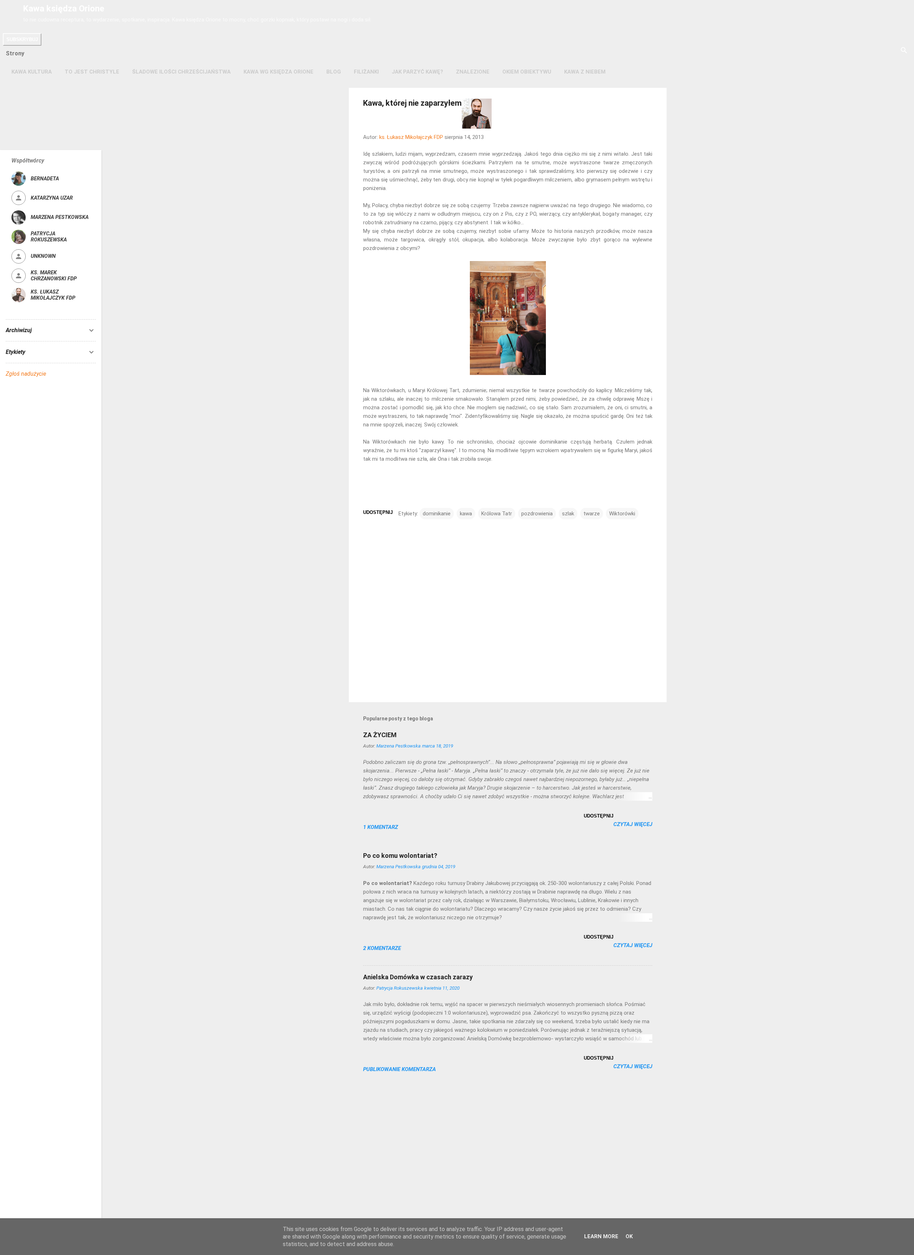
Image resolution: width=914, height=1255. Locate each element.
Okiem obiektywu (526, 72)
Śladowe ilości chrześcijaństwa (181, 72)
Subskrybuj (22, 39)
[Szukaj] (904, 51)
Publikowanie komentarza (399, 1069)
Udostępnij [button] (378, 512)
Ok (629, 1236)
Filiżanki (366, 72)
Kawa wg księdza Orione (278, 72)
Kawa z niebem (585, 72)
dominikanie (437, 513)
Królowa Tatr (496, 513)
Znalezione (472, 72)
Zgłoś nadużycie (26, 373)
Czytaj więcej (632, 824)
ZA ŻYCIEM (380, 735)
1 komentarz (380, 827)
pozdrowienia (537, 513)
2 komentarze (382, 948)
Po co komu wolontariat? (400, 855)
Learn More (601, 1236)
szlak (568, 513)
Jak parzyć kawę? (417, 72)
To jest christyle (92, 72)
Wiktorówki (622, 513)
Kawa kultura (31, 72)
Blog (333, 72)
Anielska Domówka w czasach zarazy (418, 977)
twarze (591, 513)
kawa (466, 513)
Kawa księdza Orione (63, 9)
